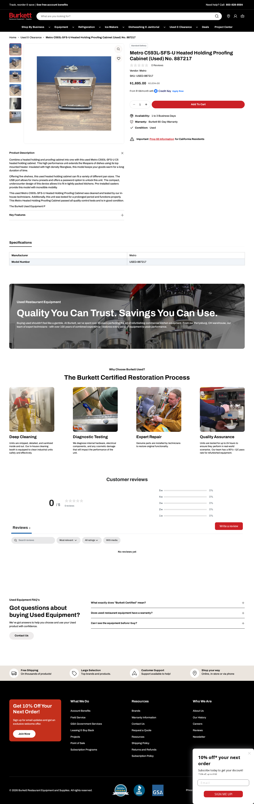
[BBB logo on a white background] (139, 790)
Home (12, 37)
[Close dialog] (249, 753)
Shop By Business (33, 27)
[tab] (20, 244)
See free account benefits (52, 4)
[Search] (217, 16)
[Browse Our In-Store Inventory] (228, 16)
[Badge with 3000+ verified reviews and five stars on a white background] (120, 790)
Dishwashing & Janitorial (143, 27)
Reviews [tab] (21, 527)
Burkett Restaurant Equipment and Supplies (43, 790)
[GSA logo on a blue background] (157, 790)
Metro (142, 70)
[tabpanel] (127, 258)
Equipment (61, 27)
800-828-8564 (234, 4)
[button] (118, 58)
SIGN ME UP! (223, 794)
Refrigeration (86, 27)
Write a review (229, 526)
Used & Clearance (181, 27)
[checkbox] (111, 540)
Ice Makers (111, 27)
